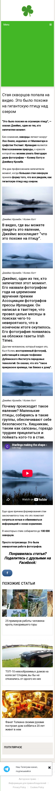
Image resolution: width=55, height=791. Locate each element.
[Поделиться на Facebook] (7, 573)
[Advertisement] (27, 57)
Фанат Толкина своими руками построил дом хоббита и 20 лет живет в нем (25, 725)
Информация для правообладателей (27, 783)
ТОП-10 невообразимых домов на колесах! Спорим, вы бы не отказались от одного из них (26, 675)
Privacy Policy (19, 787)
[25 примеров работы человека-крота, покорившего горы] (27, 603)
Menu (6, 24)
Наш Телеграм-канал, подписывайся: (27, 769)
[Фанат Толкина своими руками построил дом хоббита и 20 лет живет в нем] (27, 704)
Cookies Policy (37, 787)
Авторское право (27, 779)
